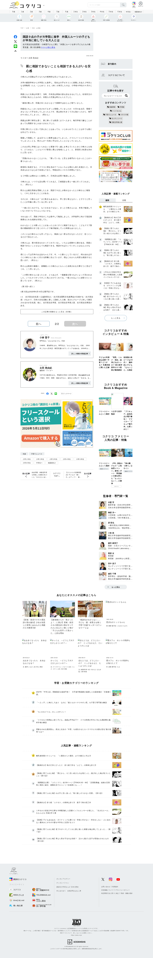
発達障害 (112, 107)
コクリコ (116, 486)
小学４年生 (67, 459)
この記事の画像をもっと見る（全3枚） (56, 311)
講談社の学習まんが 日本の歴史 (67, 887)
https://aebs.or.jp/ (76, 935)
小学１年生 (27, 459)
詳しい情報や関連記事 (79, 353)
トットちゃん (117, 111)
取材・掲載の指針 (127, 893)
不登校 (122, 107)
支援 (24, 454)
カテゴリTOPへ (57, 474)
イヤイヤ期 (124, 114)
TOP (21, 28)
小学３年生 (53, 459)
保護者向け (138, 12)
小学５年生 (80, 459)
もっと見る (115, 318)
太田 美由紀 (34, 58)
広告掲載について (107, 890)
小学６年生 (27, 463)
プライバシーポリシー (122, 890)
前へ (39, 324)
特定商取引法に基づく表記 (110, 893)
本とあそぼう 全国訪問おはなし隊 (68, 891)
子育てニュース (36, 454)
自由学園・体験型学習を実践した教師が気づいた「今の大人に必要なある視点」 (39, 474)
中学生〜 (39, 463)
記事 (27, 28)
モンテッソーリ (116, 118)
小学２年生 (40, 459)
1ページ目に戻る (48, 47)
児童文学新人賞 (116, 122)
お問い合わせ (105, 887)
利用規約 (115, 887)
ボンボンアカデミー (63, 879)
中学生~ (128, 12)
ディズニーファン (62, 883)
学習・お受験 (36, 28)
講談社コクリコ (104, 469)
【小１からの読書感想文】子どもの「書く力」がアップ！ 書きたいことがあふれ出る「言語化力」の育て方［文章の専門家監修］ (73, 474)
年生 (75, 11)
